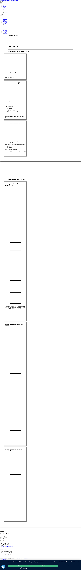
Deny (18, 565)
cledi (6, 35)
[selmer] (15, 360)
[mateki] (15, 255)
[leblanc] (15, 382)
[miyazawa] (15, 247)
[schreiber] (15, 370)
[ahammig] (15, 319)
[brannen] (15, 277)
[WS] (15, 439)
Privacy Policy (25, 558)
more (69, 565)
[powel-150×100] (15, 223)
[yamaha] (15, 206)
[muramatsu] (15, 239)
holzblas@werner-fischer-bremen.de (7, 546)
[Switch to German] (42, 12)
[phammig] (15, 312)
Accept (44, 565)
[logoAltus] (15, 300)
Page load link (3, 559)
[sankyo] (15, 212)
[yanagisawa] (15, 471)
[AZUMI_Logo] (15, 289)
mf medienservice (17, 558)
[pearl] (15, 229)
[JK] (15, 515)
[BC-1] (15, 427)
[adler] (15, 401)
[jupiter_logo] (15, 268)
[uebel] (15, 349)
